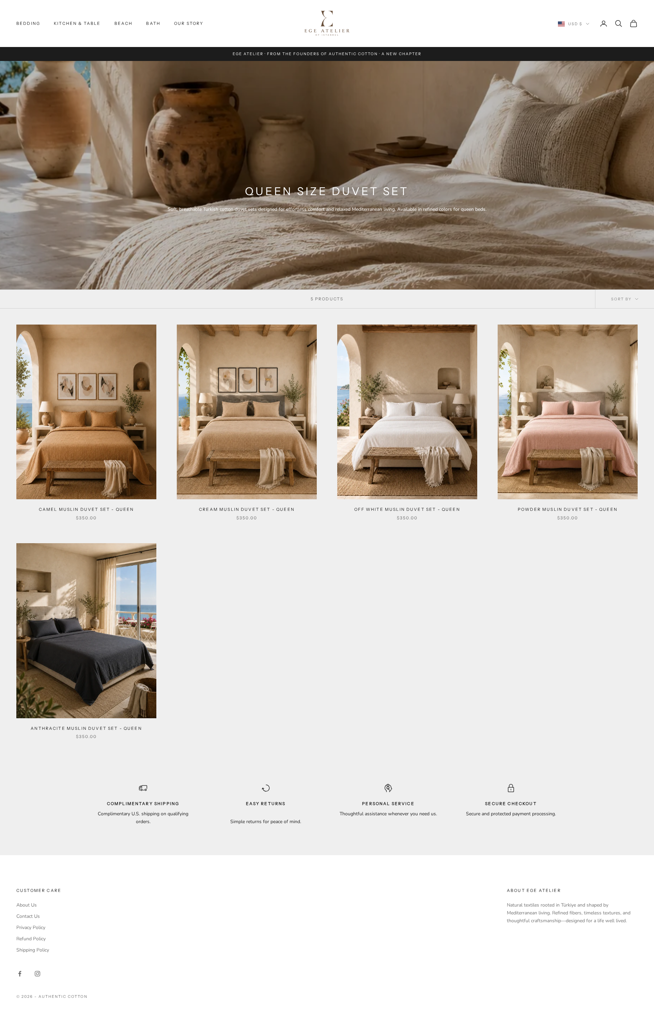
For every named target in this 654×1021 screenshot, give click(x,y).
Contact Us (28, 916)
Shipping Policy (32, 950)
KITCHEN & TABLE (77, 23)
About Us (26, 905)
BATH (153, 23)
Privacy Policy (30, 927)
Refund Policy (31, 939)
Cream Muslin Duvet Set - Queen (247, 509)
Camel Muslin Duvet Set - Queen (86, 509)
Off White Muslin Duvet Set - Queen (407, 509)
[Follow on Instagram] (37, 973)
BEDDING (28, 23)
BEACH (123, 23)
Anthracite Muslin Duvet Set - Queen (86, 728)
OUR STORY (188, 23)
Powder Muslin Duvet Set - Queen (568, 509)
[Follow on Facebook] (19, 973)
